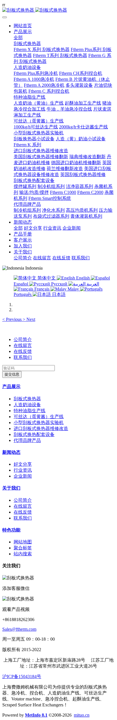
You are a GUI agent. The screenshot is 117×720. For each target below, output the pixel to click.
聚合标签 (23, 547)
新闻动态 (11, 452)
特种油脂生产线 (29, 410)
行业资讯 (23, 470)
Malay (73, 289)
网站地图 (23, 541)
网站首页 (23, 25)
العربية (92, 283)
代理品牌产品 (27, 440)
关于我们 (11, 488)
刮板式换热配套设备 (34, 434)
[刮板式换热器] (58, 10)
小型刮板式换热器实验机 (39, 422)
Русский (59, 283)
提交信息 (12, 374)
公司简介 (23, 339)
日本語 (58, 294)
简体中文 (46, 278)
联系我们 (23, 357)
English (83, 278)
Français (42, 289)
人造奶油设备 (27, 404)
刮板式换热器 (27, 398)
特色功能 (11, 530)
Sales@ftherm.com (19, 629)
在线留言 (23, 345)
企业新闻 (23, 476)
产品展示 (11, 386)
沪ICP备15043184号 (21, 676)
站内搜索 (23, 553)
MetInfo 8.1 (36, 715)
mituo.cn (81, 715)
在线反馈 (23, 351)
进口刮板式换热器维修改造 (41, 428)
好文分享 (23, 464)
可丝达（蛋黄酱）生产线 (39, 416)
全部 (18, 37)
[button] (12, 319)
